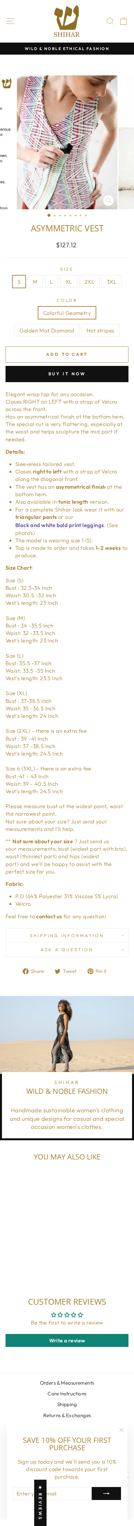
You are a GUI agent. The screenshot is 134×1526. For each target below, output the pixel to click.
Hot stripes (100, 330)
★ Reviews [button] (40, 1502)
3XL (111, 281)
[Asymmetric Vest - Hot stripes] (36, 1268)
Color (67, 300)
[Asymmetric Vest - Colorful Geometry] (21, 1268)
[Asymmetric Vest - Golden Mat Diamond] (28, 1268)
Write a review (67, 1340)
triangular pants (36, 516)
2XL (89, 281)
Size (67, 269)
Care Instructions (66, 1393)
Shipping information (67, 935)
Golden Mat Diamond (47, 330)
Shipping (67, 1404)
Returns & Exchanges (67, 1415)
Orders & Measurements (67, 1383)
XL (68, 281)
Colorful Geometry (67, 312)
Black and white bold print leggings (59, 525)
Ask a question (67, 949)
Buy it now (67, 373)
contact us (49, 916)
